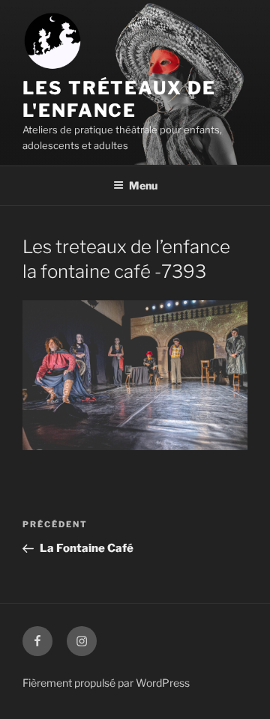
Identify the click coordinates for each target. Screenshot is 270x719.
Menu (143, 185)
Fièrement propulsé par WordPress (106, 682)
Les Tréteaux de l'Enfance (119, 99)
